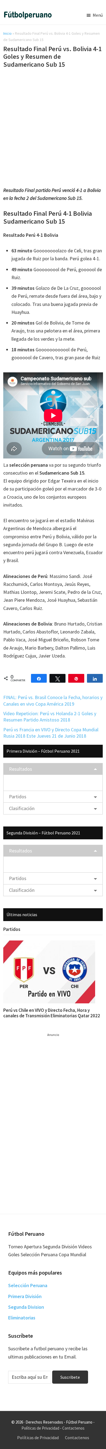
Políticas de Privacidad (40, 1428)
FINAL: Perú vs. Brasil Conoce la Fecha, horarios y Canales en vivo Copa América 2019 (52, 700)
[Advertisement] (53, 128)
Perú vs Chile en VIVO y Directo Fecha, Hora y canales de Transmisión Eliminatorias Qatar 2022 (51, 1013)
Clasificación (22, 808)
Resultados (20, 769)
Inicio (7, 33)
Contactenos (73, 1428)
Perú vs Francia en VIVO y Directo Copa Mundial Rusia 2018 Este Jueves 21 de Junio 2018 (50, 732)
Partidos (17, 796)
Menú (98, 15)
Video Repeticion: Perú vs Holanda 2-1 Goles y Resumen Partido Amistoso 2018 (49, 716)
